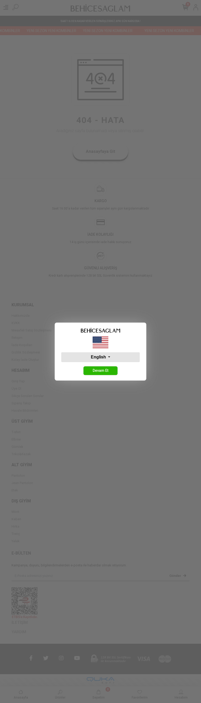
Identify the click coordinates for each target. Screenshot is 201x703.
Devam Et (100, 370)
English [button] (99, 357)
